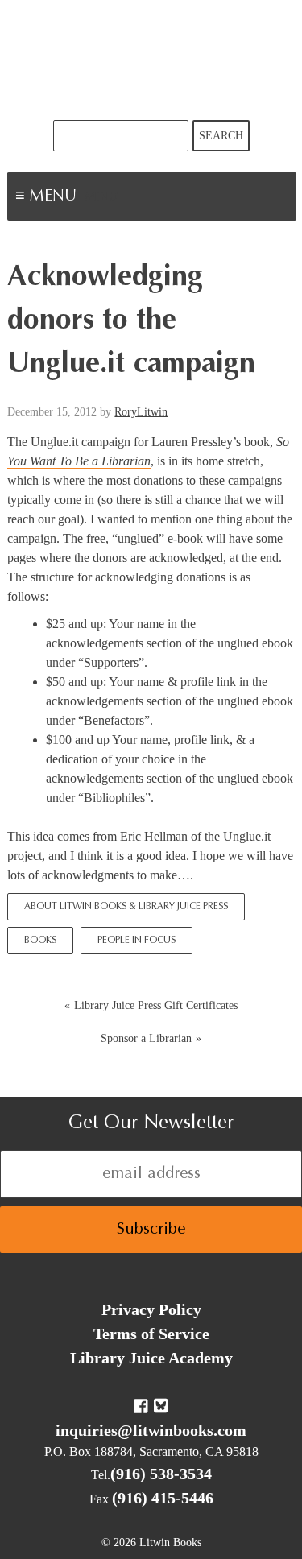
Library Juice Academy (151, 1358)
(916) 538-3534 (161, 1473)
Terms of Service (151, 1333)
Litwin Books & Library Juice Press (151, 60)
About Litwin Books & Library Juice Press (126, 907)
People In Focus (136, 940)
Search (221, 136)
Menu (101, 198)
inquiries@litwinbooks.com (151, 1430)
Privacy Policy (151, 1309)
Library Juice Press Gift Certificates (156, 1005)
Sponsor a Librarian (146, 1038)
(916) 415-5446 (162, 1498)
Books (40, 940)
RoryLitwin (141, 412)
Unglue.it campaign (80, 442)
